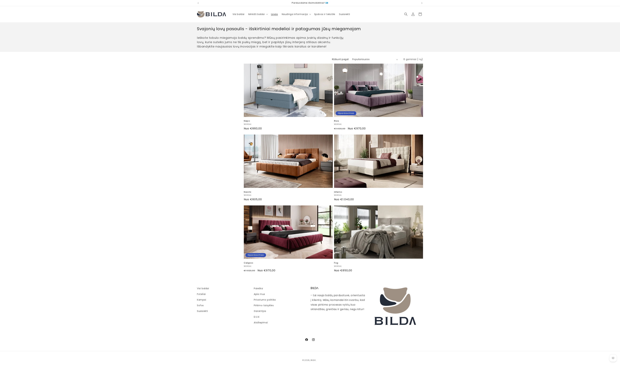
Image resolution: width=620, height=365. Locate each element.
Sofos (200, 305)
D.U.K (257, 316)
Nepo (247, 121)
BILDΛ (313, 360)
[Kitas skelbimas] (421, 3)
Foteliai (201, 294)
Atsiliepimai (261, 322)
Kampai (201, 299)
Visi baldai (203, 288)
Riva (336, 121)
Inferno (338, 192)
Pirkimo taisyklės (264, 305)
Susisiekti (202, 311)
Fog (336, 263)
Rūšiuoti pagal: (340, 59)
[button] (257, 14)
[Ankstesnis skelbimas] (198, 3)
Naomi (247, 192)
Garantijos (260, 311)
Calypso (248, 263)
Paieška (258, 288)
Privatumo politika (265, 299)
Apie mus (259, 294)
